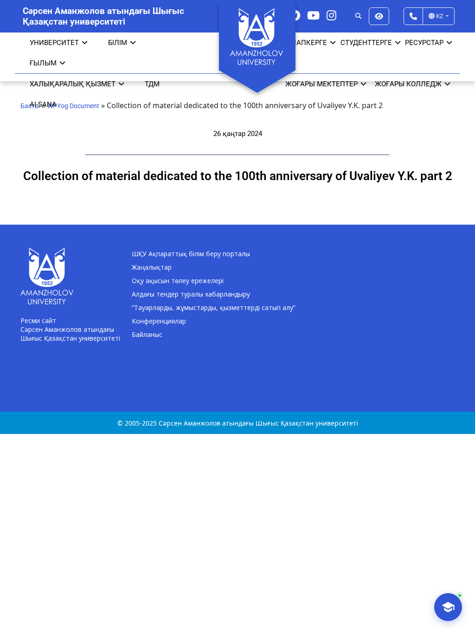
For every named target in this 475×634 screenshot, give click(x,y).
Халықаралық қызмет (73, 84)
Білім (117, 43)
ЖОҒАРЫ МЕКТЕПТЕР (321, 84)
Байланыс (147, 334)
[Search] (358, 16)
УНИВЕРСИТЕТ (54, 43)
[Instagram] (331, 15)
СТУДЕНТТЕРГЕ (366, 43)
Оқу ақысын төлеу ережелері (178, 280)
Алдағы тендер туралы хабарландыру (191, 294)
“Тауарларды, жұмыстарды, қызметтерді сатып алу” (213, 307)
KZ (439, 16)
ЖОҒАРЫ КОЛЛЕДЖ (408, 84)
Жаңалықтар (152, 267)
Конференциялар (159, 321)
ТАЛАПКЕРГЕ (305, 43)
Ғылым (43, 63)
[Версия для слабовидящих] (379, 16)
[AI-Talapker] (448, 607)
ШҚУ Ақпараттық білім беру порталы (191, 253)
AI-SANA (43, 104)
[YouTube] (313, 15)
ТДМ (152, 84)
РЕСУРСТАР (424, 43)
